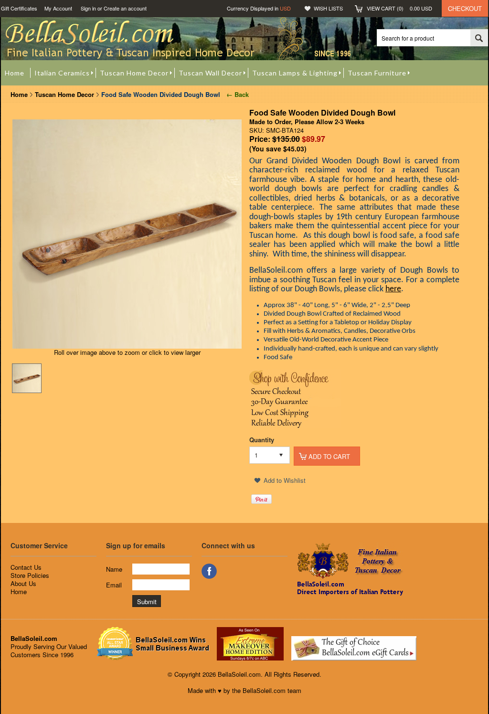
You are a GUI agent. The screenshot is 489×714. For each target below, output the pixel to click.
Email (114, 584)
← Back (236, 94)
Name (114, 569)
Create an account (125, 8)
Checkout (465, 8)
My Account (58, 8)
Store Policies (30, 575)
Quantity (261, 439)
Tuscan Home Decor (64, 94)
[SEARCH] (479, 38)
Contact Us (26, 567)
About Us (23, 583)
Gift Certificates (19, 8)
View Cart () (399, 8)
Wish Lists (328, 8)
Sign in (88, 8)
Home (19, 94)
